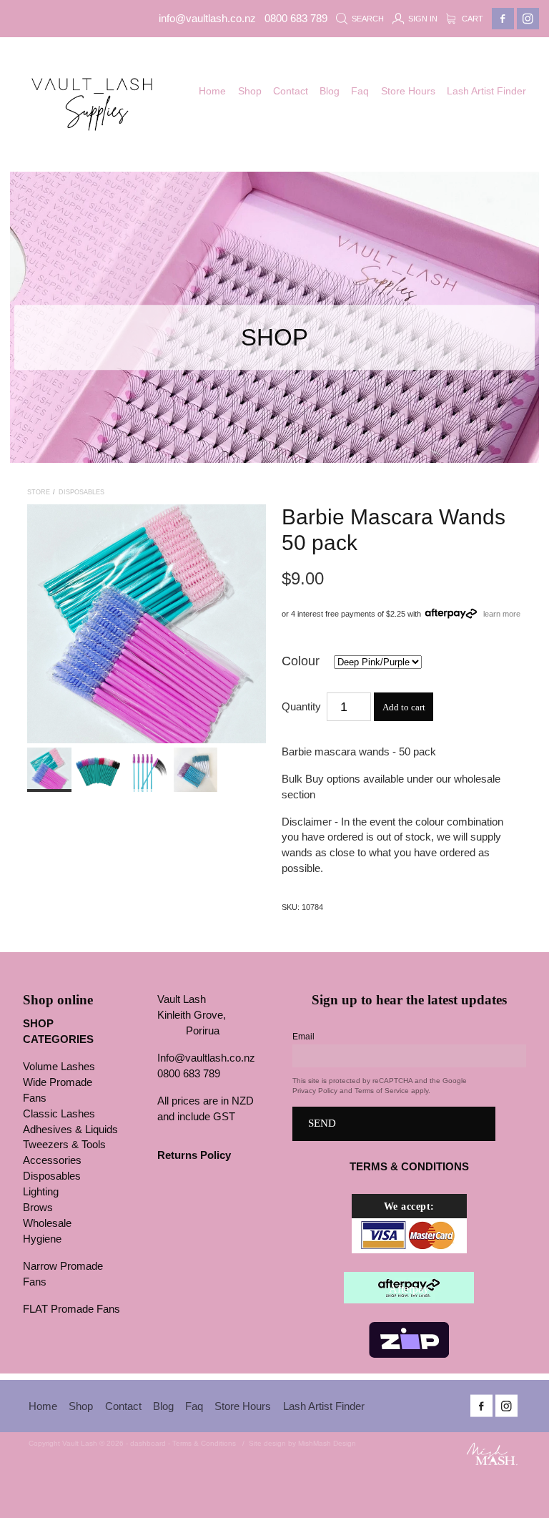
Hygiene (42, 1239)
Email (303, 1036)
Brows (38, 1207)
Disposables (81, 492)
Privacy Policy (314, 1091)
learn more (501, 613)
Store (38, 492)
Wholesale (47, 1223)
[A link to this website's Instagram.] (528, 19)
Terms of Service (382, 1091)
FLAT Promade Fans (71, 1309)
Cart (471, 18)
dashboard (148, 1443)
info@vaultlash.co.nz (207, 18)
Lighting (41, 1192)
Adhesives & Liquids (70, 1129)
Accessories (52, 1160)
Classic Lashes (59, 1114)
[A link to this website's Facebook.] (503, 19)
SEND (322, 1123)
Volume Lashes (59, 1066)
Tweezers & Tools (64, 1144)
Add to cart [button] (403, 707)
